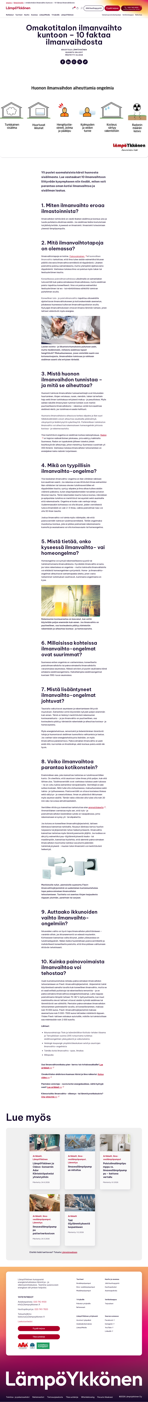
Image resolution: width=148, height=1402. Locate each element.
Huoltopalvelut (111, 1287)
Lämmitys (73, 1162)
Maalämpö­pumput (83, 1291)
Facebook (109, 1320)
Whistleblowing (87, 1397)
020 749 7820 (41, 1309)
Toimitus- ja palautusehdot (17, 1397)
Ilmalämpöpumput (83, 1283)
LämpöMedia (18, 3)
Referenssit (80, 1307)
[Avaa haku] (81, 8)
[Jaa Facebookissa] (62, 61)
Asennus (34, 15)
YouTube (108, 1328)
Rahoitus (138, 15)
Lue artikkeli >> (54, 1087)
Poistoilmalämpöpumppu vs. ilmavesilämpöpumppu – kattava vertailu (115, 1170)
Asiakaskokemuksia (84, 1324)
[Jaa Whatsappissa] (74, 61)
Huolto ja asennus (112, 1279)
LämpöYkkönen (67, 15)
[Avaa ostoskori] (77, 8)
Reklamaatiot (38, 1397)
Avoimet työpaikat (83, 1320)
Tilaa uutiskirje (72, 1397)
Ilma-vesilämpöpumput (85, 1287)
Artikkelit (37, 1156)
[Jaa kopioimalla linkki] (85, 61)
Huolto (26, 15)
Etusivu (9, 3)
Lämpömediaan (69, 1252)
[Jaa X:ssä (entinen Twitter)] (79, 61)
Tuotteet (18, 15)
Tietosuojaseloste (55, 1397)
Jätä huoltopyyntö (112, 1283)
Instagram (109, 1324)
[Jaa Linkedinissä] (68, 61)
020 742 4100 (39, 1302)
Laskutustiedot (25, 1321)
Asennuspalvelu (111, 1291)
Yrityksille (56, 15)
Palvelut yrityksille (83, 1304)
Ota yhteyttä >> (49, 1097)
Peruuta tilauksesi (105, 1397)
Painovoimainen (77, 256)
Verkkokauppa (128, 15)
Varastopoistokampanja (111, 15)
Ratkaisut (10, 15)
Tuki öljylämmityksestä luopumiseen (79, 1223)
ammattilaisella (95, 807)
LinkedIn (108, 1331)
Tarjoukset (109, 1304)
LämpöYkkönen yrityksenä (87, 1316)
